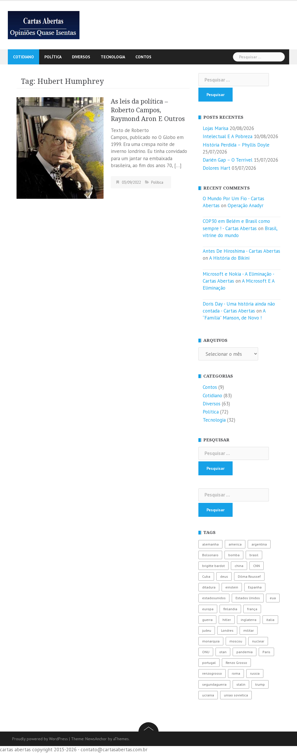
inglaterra (248, 619)
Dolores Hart (216, 168)
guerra (207, 619)
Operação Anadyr (245, 205)
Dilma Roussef (249, 576)
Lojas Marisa (215, 128)
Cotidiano (23, 56)
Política (52, 56)
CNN (256, 566)
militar (248, 630)
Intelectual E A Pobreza (227, 136)
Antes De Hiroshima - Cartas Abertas (241, 251)
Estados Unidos (248, 598)
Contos (143, 56)
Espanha (255, 587)
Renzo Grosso (236, 662)
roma (236, 673)
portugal (209, 662)
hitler (226, 619)
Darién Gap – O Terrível (227, 160)
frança (252, 609)
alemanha (210, 544)
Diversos (81, 56)
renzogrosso (212, 673)
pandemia (244, 652)
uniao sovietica (236, 695)
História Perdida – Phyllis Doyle (236, 145)
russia (255, 673)
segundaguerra (214, 684)
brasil (253, 555)
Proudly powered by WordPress (40, 738)
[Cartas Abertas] (43, 24)
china (239, 566)
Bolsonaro (210, 555)
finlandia (230, 609)
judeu (206, 630)
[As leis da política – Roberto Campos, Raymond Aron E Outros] (60, 147)
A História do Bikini (229, 258)
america (235, 544)
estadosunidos (214, 598)
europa (207, 609)
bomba (234, 555)
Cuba (206, 576)
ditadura (208, 587)
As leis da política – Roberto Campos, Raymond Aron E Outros (148, 110)
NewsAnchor (96, 738)
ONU (205, 652)
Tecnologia (113, 56)
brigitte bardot (213, 566)
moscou (235, 641)
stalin (240, 684)
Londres (227, 630)
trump (260, 684)
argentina (259, 544)
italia (270, 619)
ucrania (208, 695)
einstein (231, 587)
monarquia (211, 641)
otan (223, 652)
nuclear (258, 641)
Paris (266, 652)
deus (224, 576)
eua (273, 598)
